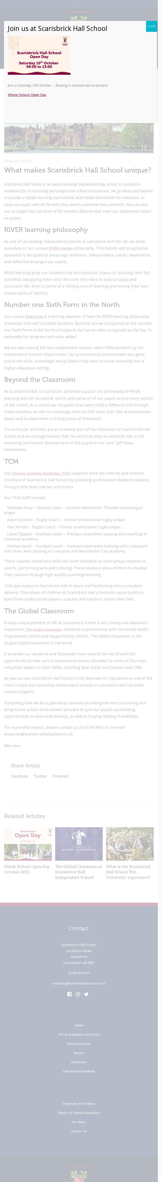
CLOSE (151, 26)
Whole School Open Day (27, 94)
